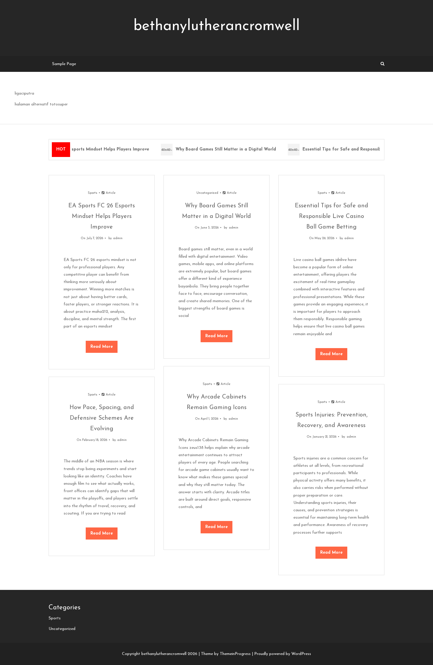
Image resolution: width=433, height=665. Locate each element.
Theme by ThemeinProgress (226, 654)
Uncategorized (207, 193)
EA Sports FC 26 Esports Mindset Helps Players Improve (88, 149)
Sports (92, 193)
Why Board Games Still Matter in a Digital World (222, 149)
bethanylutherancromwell (216, 26)
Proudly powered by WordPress (282, 654)
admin (118, 238)
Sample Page (64, 64)
